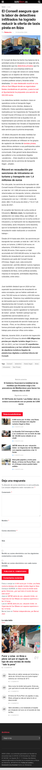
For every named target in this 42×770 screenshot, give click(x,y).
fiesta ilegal (28, 364)
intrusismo (6, 367)
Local (9, 7)
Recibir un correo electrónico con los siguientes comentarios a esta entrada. (20, 554)
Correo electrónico (9, 531)
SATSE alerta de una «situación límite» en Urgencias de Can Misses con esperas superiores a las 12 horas (26, 448)
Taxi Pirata (16, 367)
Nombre (5, 520)
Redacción (8, 32)
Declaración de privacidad (10, 765)
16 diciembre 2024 (21, 32)
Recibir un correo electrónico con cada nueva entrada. (19, 564)
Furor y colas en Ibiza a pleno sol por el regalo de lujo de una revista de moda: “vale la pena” (16, 660)
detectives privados (25, 66)
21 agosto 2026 (18, 427)
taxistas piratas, (30, 143)
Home (3, 7)
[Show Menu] (3, 1)
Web (3, 541)
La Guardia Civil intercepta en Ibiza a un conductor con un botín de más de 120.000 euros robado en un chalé (26, 434)
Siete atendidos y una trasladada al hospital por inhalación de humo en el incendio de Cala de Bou (24, 710)
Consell (9, 364)
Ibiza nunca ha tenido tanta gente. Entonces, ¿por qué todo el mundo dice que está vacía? (20, 591)
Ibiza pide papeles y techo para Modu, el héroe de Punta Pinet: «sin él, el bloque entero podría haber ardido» (26, 462)
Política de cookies (27, 762)
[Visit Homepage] (20, 1)
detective (18, 364)
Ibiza (37, 364)
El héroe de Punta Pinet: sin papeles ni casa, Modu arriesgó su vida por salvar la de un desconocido (23, 698)
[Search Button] (39, 1)
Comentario (7, 492)
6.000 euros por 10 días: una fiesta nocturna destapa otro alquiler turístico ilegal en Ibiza (25, 421)
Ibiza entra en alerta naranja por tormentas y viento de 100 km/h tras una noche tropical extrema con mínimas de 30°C (23, 676)
